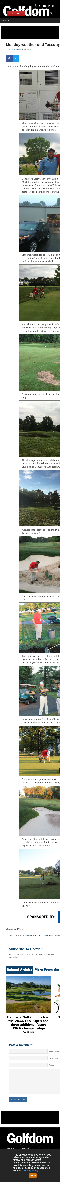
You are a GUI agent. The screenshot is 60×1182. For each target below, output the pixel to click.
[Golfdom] (30, 1145)
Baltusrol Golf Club (36, 935)
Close (33, 1175)
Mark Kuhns (49, 935)
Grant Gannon (16, 49)
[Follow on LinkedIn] (48, 6)
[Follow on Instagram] (53, 6)
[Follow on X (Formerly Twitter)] (35, 6)
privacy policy (30, 1170)
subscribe (16, 14)
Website (51, 1065)
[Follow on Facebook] (39, 6)
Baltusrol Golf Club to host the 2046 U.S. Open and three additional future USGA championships (28, 1022)
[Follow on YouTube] (43, 6)
